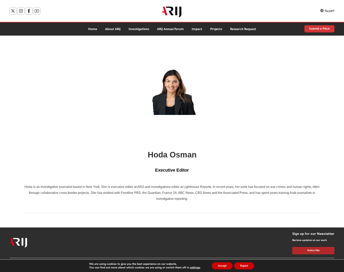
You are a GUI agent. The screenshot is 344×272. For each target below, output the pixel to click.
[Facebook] (28, 11)
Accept (222, 266)
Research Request (243, 29)
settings (195, 267)
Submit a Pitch (319, 29)
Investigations (139, 29)
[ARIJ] (18, 243)
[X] (13, 11)
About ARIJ (113, 29)
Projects (216, 29)
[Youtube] (36, 11)
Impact (197, 29)
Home (92, 29)
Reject (244, 266)
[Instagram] (21, 11)
